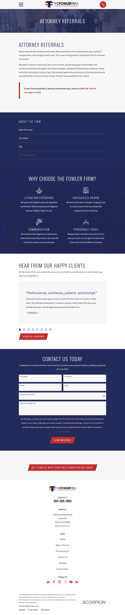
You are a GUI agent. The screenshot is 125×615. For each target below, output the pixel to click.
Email (66, 385)
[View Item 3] (28, 330)
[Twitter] (65, 581)
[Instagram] (59, 581)
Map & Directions (62, 526)
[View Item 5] (37, 330)
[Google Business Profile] (48, 581)
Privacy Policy (62, 569)
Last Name (68, 377)
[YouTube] (71, 581)
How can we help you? (28, 403)
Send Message (62, 440)
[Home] (61, 4)
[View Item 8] (50, 330)
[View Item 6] (42, 330)
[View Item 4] (33, 330)
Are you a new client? (27, 394)
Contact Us (62, 557)
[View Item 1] (20, 330)
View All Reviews (33, 336)
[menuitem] (62, 130)
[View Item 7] (46, 330)
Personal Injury (62, 551)
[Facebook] (53, 581)
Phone (22, 385)
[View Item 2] (24, 330)
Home (62, 539)
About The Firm (62, 545)
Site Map (62, 563)
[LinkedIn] (76, 581)
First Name (24, 377)
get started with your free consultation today (62, 467)
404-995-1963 (62, 501)
